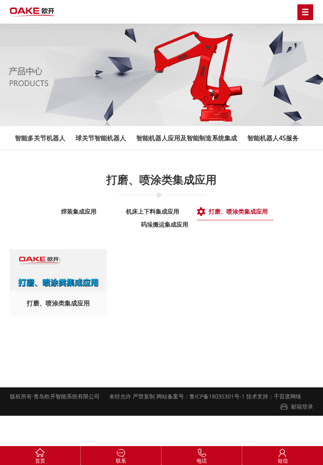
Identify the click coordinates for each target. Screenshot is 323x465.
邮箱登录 (302, 406)
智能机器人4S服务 (273, 138)
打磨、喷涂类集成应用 (238, 211)
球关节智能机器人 (101, 138)
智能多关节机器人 (40, 138)
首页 (40, 460)
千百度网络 (287, 396)
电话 (202, 460)
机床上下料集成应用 (152, 211)
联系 (121, 460)
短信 (283, 460)
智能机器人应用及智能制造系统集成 (186, 138)
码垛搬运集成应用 (164, 224)
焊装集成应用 (79, 211)
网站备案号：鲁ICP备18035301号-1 (200, 396)
